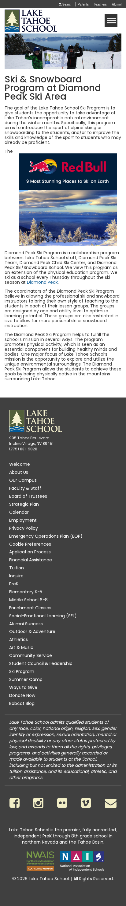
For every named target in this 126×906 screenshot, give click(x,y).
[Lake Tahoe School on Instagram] (38, 803)
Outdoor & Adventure (32, 631)
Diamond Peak (42, 282)
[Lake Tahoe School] (31, 21)
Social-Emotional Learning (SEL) (43, 616)
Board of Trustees (28, 496)
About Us (18, 472)
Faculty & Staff (25, 488)
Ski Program (21, 671)
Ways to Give (23, 687)
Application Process (30, 552)
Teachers (100, 4)
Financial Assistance (30, 560)
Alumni (116, 4)
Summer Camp (26, 679)
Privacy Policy (23, 528)
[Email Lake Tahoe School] (111, 803)
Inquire (16, 576)
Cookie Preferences (30, 544)
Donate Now (22, 695)
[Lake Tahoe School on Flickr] (62, 803)
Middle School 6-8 (28, 600)
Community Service (30, 655)
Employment (23, 520)
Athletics (18, 639)
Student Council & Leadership (40, 663)
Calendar (19, 512)
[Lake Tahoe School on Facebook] (14, 803)
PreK (13, 584)
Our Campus (23, 480)
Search (66, 4)
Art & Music (21, 647)
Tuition (16, 568)
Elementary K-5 (25, 592)
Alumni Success (26, 624)
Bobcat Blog (22, 703)
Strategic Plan (24, 504)
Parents (83, 4)
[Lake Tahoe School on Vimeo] (86, 803)
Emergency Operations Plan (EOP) (46, 536)
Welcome (19, 464)
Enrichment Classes (30, 608)
